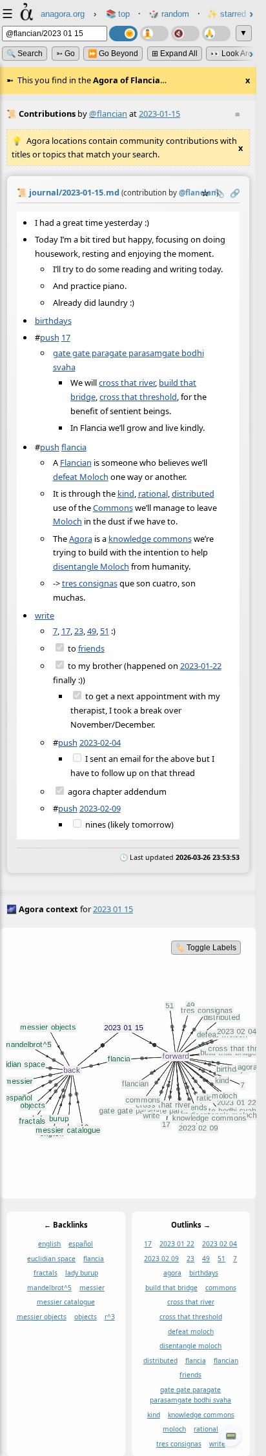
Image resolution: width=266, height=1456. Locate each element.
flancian (226, 1360)
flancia (74, 447)
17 (65, 337)
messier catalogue (66, 1301)
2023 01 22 (176, 1243)
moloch (174, 1428)
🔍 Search (24, 53)
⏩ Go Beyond (113, 53)
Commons (113, 508)
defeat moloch (191, 1330)
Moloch (67, 521)
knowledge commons (150, 538)
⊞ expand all (175, 53)
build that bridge (171, 1287)
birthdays (53, 320)
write (44, 615)
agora (172, 1272)
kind (126, 493)
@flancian (108, 113)
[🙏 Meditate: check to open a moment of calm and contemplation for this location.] (216, 33)
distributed (193, 493)
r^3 (110, 1316)
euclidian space (51, 1258)
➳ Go (65, 53)
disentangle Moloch (91, 566)
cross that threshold (138, 397)
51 (104, 631)
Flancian (76, 462)
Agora (80, 538)
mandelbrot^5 (49, 1287)
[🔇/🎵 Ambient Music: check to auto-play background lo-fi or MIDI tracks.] (185, 33)
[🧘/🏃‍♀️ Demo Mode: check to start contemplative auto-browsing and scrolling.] (154, 33)
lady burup (81, 1272)
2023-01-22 (200, 666)
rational (153, 493)
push (49, 337)
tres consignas (90, 583)
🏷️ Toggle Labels (206, 948)
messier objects (41, 1316)
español (80, 1243)
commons (220, 1287)
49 (91, 631)
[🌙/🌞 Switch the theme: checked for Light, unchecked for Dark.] (123, 33)
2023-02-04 (100, 742)
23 (78, 631)
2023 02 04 (219, 1243)
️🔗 (235, 193)
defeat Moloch (80, 477)
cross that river (127, 382)
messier (92, 1287)
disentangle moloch (190, 1345)
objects (85, 1316)
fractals (45, 1272)
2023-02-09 (100, 808)
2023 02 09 (161, 1258)
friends (91, 648)
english (49, 1243)
